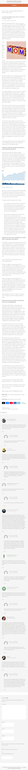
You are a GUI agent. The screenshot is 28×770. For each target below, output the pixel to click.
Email (3, 729)
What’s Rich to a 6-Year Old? (14, 399)
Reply (3, 431)
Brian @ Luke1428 (12, 435)
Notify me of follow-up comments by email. (9, 749)
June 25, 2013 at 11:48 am (11, 484)
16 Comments (13, 20)
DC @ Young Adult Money (11, 509)
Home (3, 11)
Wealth (16, 408)
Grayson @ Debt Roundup (11, 587)
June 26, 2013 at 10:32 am (13, 436)
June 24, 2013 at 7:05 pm (13, 642)
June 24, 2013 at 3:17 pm (11, 588)
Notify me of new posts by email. (7, 753)
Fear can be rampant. (15, 205)
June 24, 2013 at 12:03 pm (11, 657)
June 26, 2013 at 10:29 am (13, 467)
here (3, 297)
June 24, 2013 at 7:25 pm (11, 510)
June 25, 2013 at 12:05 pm (13, 536)
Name (3, 722)
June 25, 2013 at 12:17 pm (11, 450)
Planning (13, 408)
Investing (8, 407)
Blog (7, 11)
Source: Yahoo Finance (7, 187)
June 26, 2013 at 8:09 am (11, 420)
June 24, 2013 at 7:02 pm (13, 572)
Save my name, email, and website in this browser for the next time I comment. (13, 744)
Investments (9, 408)
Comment (4, 704)
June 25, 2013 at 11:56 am (13, 498)
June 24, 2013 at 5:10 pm (11, 556)
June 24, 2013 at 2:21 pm (11, 618)
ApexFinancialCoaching (14, 1)
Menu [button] (15, 5)
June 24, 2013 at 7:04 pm (13, 604)
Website (3, 735)
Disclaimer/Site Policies (16, 768)
